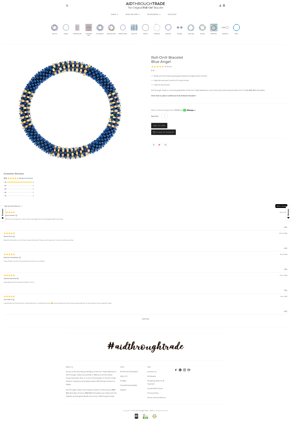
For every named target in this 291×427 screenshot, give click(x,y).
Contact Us (151, 371)
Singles (123, 381)
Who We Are (131, 14)
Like (154, 145)
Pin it (159, 145)
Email (165, 145)
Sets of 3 (123, 376)
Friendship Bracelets (128, 385)
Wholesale (153, 14)
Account (172, 14)
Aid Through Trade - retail (144, 411)
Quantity (154, 116)
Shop (114, 14)
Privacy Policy (152, 393)
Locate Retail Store (155, 388)
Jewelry (123, 390)
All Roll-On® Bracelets (129, 371)
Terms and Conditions (156, 397)
